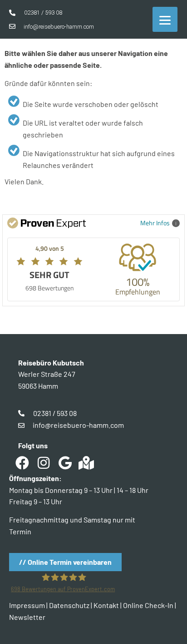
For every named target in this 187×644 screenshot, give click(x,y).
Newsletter (27, 617)
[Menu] (165, 19)
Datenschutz (69, 605)
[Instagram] (43, 462)
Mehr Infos (155, 222)
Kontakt (106, 605)
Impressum (27, 605)
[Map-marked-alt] (86, 462)
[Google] (64, 462)
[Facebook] (22, 462)
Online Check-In (148, 605)
